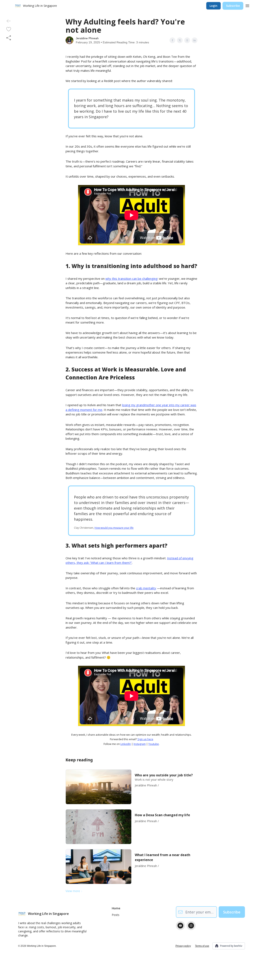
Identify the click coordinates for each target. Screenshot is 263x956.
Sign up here (145, 739)
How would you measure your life (114, 527)
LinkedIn (125, 744)
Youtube (153, 744)
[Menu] (247, 5)
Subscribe (233, 6)
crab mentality (146, 588)
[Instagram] (191, 925)
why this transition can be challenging (131, 278)
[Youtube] (180, 925)
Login (213, 6)
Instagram (140, 744)
